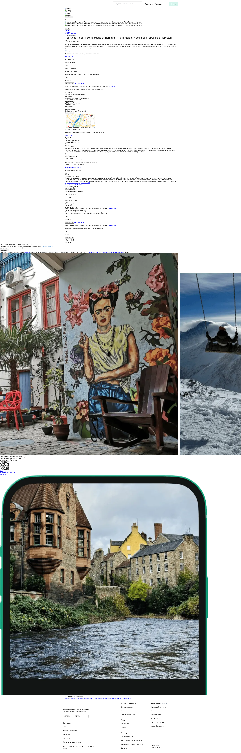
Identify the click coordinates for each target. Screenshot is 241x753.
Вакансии (66, 734)
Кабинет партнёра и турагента (132, 744)
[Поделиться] (65, 19)
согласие (27, 252)
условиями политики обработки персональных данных (106, 252)
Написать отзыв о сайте (157, 746)
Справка (124, 748)
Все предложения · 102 (82, 183)
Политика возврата (128, 715)
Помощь (158, 4)
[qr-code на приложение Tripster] (87, 716)
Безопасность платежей (130, 711)
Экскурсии (67, 723)
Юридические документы (72, 742)
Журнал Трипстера (70, 731)
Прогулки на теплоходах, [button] (82, 54)
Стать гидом (125, 724)
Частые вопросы (127, 707)
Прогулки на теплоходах (73, 167)
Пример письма (47, 246)
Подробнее (112, 86)
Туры (64, 727)
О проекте (149, 4)
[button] (173, 4)
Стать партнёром (127, 737)
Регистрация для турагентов (131, 740)
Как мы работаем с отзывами (74, 164)
